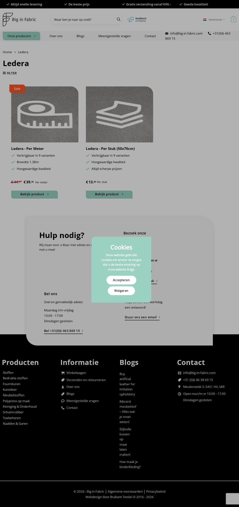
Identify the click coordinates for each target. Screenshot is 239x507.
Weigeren (121, 291)
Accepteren (121, 280)
